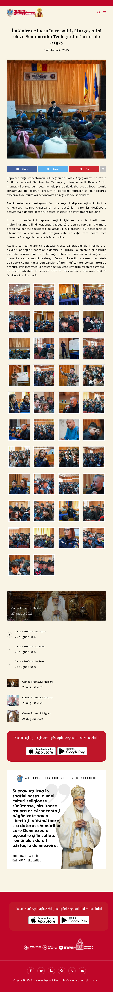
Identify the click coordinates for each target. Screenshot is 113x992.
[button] (104, 12)
